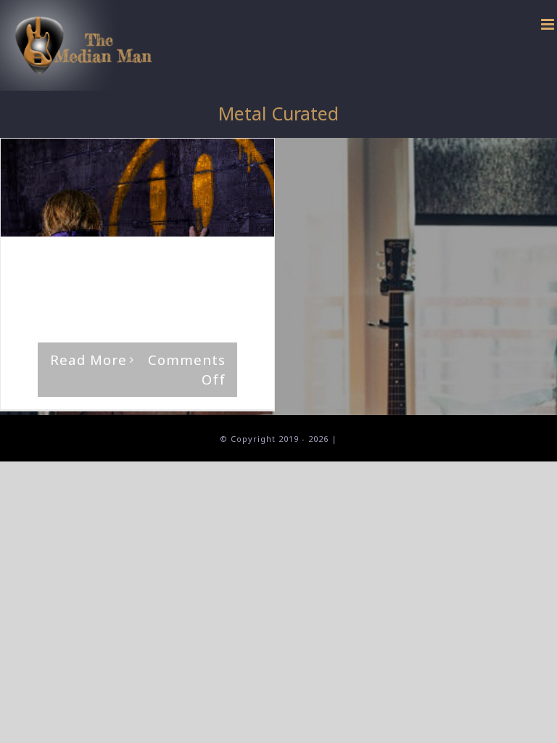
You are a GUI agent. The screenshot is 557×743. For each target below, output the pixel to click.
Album (70, 277)
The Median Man (73, 264)
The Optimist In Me (137, 277)
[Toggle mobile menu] (549, 24)
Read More (88, 359)
